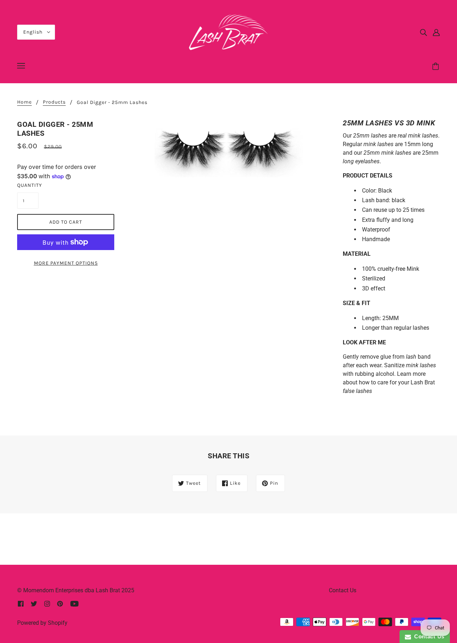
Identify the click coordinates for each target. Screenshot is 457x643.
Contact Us (342, 590)
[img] (423, 32)
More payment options (66, 263)
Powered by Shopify (42, 622)
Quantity (28, 185)
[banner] (228, 31)
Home (24, 102)
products (54, 102)
